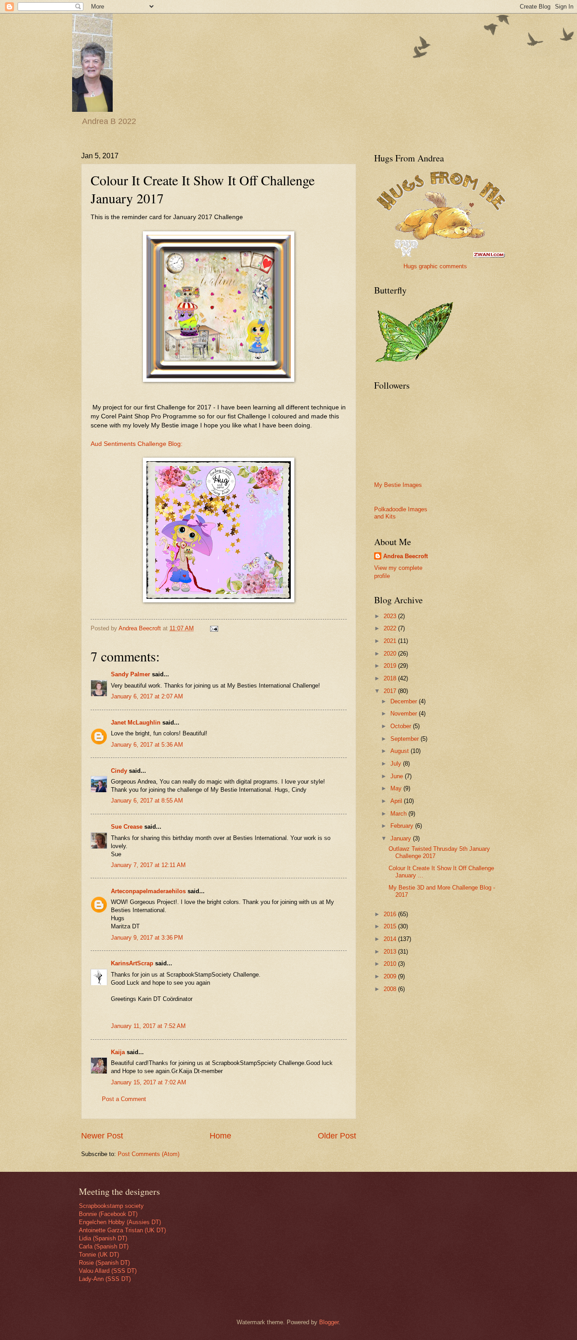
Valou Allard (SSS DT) (108, 1270)
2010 (391, 963)
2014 (391, 939)
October (401, 726)
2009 (391, 976)
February (402, 825)
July (396, 763)
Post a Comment (124, 1099)
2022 (391, 628)
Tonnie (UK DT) (99, 1254)
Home (220, 1135)
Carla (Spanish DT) (103, 1246)
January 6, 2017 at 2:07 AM (147, 696)
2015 (391, 926)
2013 (391, 951)
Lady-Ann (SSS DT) (105, 1279)
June (397, 776)
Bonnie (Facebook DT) (108, 1214)
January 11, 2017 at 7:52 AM (148, 1026)
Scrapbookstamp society (111, 1205)
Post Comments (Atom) (148, 1154)
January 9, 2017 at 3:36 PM (147, 937)
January (401, 838)
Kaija (118, 1052)
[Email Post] (213, 628)
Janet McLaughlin (135, 722)
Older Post (337, 1135)
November (404, 713)
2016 (391, 914)
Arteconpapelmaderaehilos (148, 891)
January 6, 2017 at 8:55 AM (147, 800)
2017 (391, 691)
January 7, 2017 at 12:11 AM (148, 865)
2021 (391, 641)
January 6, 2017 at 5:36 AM (147, 744)
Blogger (329, 1322)
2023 (391, 616)
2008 (391, 989)
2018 (391, 678)
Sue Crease (126, 826)
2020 (391, 653)
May (396, 788)
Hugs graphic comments (435, 266)
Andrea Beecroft (405, 556)
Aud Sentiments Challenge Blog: (137, 444)
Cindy (119, 770)
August (400, 751)
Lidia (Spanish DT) (103, 1238)
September (405, 738)
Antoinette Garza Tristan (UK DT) (122, 1230)
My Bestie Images (398, 485)
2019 (391, 665)
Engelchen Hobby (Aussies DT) (120, 1222)
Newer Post (102, 1135)
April (397, 801)
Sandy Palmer (130, 674)
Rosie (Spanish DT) (104, 1262)
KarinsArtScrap (132, 963)
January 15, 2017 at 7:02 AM (148, 1082)
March (399, 813)
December (404, 701)
